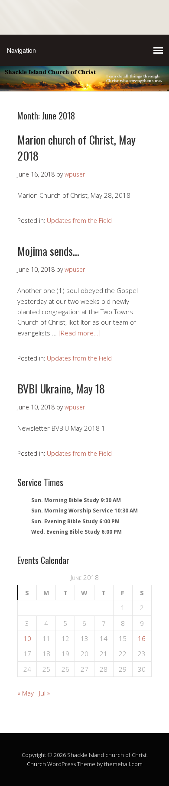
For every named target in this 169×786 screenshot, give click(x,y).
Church (36, 764)
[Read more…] (79, 333)
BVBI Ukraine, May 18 (61, 388)
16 (142, 638)
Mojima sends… (48, 250)
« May (25, 693)
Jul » (44, 693)
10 (27, 638)
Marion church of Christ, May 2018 (76, 147)
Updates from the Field (79, 220)
